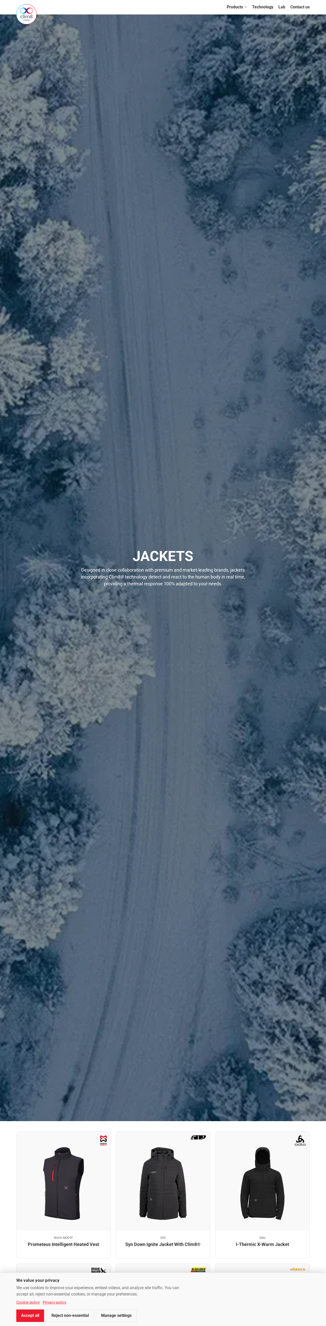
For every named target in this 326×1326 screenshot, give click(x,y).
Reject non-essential (70, 1315)
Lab (281, 7)
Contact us (300, 7)
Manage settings (116, 1315)
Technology (262, 7)
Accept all (30, 1315)
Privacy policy (54, 1302)
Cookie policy (28, 1302)
